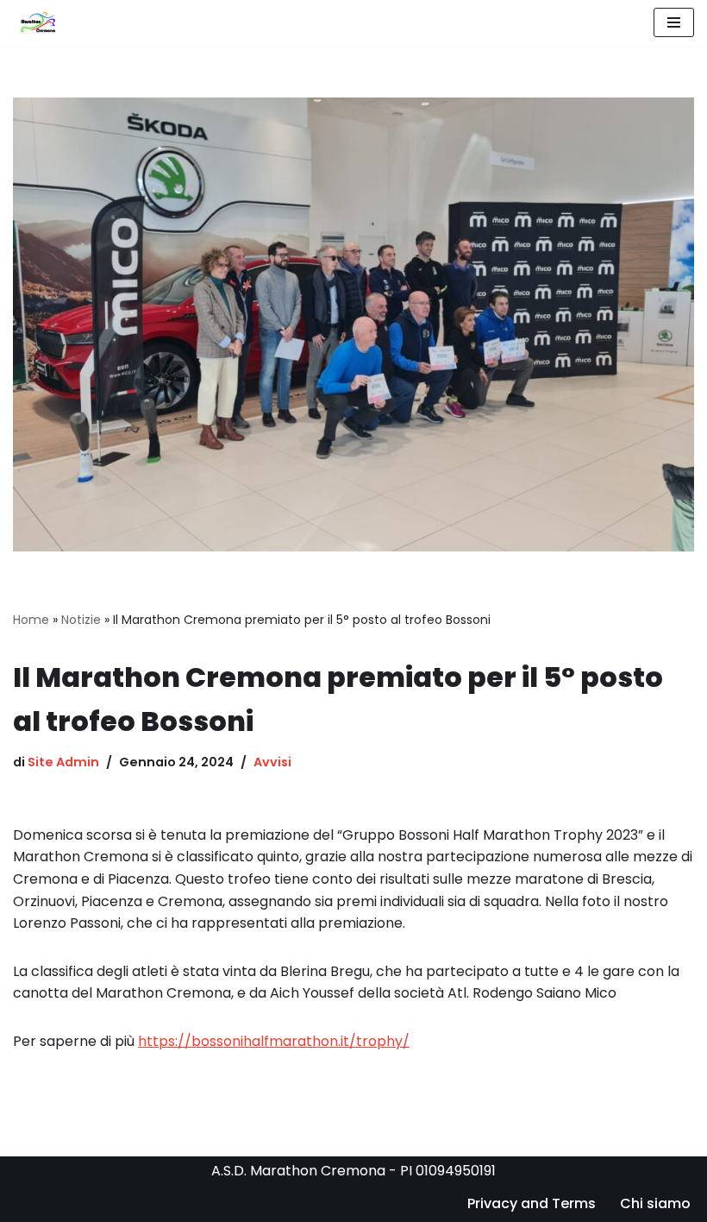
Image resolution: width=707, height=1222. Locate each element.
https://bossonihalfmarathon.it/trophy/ (274, 1041)
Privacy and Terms (531, 1203)
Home (31, 619)
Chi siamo (655, 1203)
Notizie (81, 619)
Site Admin (63, 762)
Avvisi (272, 762)
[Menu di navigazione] (674, 22)
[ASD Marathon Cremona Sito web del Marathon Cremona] (40, 23)
